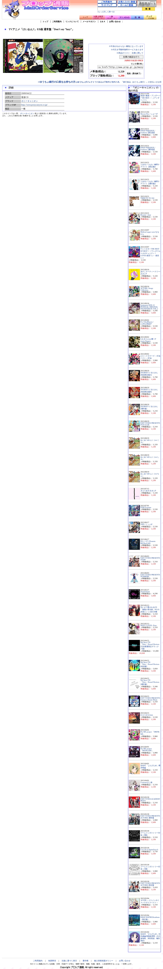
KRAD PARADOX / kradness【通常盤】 (148, 148)
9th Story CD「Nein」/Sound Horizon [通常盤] (150, 682)
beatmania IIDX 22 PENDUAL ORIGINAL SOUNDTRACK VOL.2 (149, 307)
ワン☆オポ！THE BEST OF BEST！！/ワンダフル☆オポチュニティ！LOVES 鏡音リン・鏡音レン (150, 253)
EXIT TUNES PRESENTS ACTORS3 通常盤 (150, 817)
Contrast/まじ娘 (146, 782)
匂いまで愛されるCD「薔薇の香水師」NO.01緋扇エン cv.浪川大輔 (150, 609)
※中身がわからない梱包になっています (126, 46)
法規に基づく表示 (69, 961)
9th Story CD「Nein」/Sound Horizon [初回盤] (150, 664)
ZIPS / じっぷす (147, 524)
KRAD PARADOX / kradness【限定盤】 (148, 132)
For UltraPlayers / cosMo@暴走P (147, 323)
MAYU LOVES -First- (149, 625)
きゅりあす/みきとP (148, 491)
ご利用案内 (57, 21)
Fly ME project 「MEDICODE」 (147, 749)
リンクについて (72, 21)
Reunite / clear (146, 215)
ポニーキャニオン (29, 101)
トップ (45, 21)
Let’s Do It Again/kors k (149, 849)
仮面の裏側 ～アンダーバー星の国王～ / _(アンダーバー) (150, 98)
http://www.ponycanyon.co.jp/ (34, 105)
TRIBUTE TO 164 (147, 198)
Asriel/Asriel (145, 592)
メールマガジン (89, 21)
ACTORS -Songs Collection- (147, 289)
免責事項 (52, 961)
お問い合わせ (115, 21)
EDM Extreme (146, 507)
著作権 (85, 961)
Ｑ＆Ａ (102, 21)
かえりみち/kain (147, 715)
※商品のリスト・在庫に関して (130, 53)
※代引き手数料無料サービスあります (127, 49)
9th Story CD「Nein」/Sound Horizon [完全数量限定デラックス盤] (150, 646)
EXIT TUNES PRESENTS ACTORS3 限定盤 (150, 884)
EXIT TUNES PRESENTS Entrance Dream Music (150, 699)
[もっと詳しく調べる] (106, 12)
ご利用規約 (38, 961)
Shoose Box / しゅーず (149, 114)
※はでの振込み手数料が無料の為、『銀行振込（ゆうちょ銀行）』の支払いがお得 (99, 82)
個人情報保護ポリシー (103, 961)
